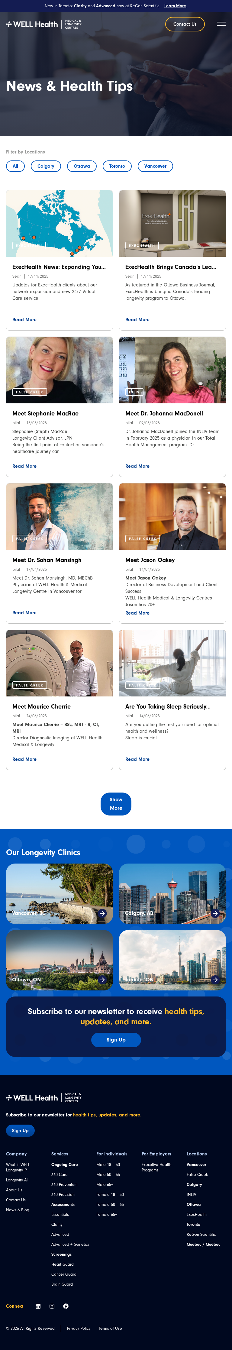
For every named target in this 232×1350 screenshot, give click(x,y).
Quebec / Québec (204, 1244)
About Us (14, 1190)
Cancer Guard (63, 1274)
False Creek (197, 1174)
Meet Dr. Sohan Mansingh (47, 560)
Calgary (45, 166)
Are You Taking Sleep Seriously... (168, 706)
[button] (29, 245)
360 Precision (63, 1194)
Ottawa (82, 166)
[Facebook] (65, 1306)
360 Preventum (64, 1184)
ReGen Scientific (201, 1234)
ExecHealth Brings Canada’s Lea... (170, 266)
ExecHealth (197, 1214)
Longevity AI (17, 1180)
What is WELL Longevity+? (18, 1167)
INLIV (191, 1194)
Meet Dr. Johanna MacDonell (164, 413)
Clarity (57, 1224)
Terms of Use (110, 1328)
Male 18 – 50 (108, 1164)
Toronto (117, 166)
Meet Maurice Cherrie (41, 706)
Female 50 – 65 (110, 1204)
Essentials (60, 1214)
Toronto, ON (139, 980)
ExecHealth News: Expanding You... (59, 266)
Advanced (60, 1234)
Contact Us (16, 1200)
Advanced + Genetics (70, 1244)
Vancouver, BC (29, 913)
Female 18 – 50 (110, 1194)
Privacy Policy (78, 1328)
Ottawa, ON (26, 980)
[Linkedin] (38, 1306)
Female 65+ (106, 1214)
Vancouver (155, 166)
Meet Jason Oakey (150, 560)
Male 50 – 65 (108, 1174)
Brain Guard (62, 1284)
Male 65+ (104, 1184)
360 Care (59, 1174)
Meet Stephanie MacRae (45, 413)
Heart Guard (62, 1264)
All (15, 166)
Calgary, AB (139, 913)
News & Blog (17, 1210)
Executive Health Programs (156, 1167)
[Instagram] (52, 1306)
